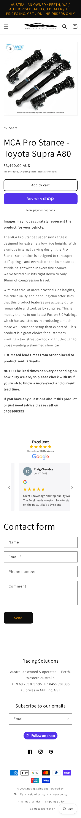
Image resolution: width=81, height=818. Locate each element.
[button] (6, 26)
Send (18, 617)
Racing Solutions (37, 788)
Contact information (43, 808)
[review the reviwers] (21, 483)
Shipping (24, 171)
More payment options (40, 210)
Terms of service (31, 801)
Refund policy (36, 794)
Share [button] (13, 128)
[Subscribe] (67, 719)
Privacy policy (58, 794)
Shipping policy (55, 801)
